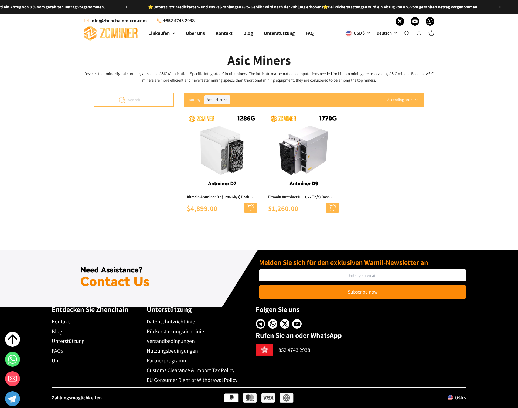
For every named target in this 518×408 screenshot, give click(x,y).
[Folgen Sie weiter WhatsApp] (430, 21)
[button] (12, 399)
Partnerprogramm (167, 360)
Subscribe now (363, 292)
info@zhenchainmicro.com (118, 20)
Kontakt (224, 33)
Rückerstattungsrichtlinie (175, 331)
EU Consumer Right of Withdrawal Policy (192, 379)
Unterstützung (279, 33)
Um (56, 360)
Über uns (195, 33)
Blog (248, 33)
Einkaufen (159, 33)
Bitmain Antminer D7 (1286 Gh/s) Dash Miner (218, 197)
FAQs (57, 350)
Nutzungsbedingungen (172, 350)
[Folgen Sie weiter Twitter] (400, 21)
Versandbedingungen (171, 341)
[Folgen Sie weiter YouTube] (415, 21)
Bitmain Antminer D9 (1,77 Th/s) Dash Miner (299, 197)
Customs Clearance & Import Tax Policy (190, 370)
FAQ (310, 33)
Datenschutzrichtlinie (171, 321)
